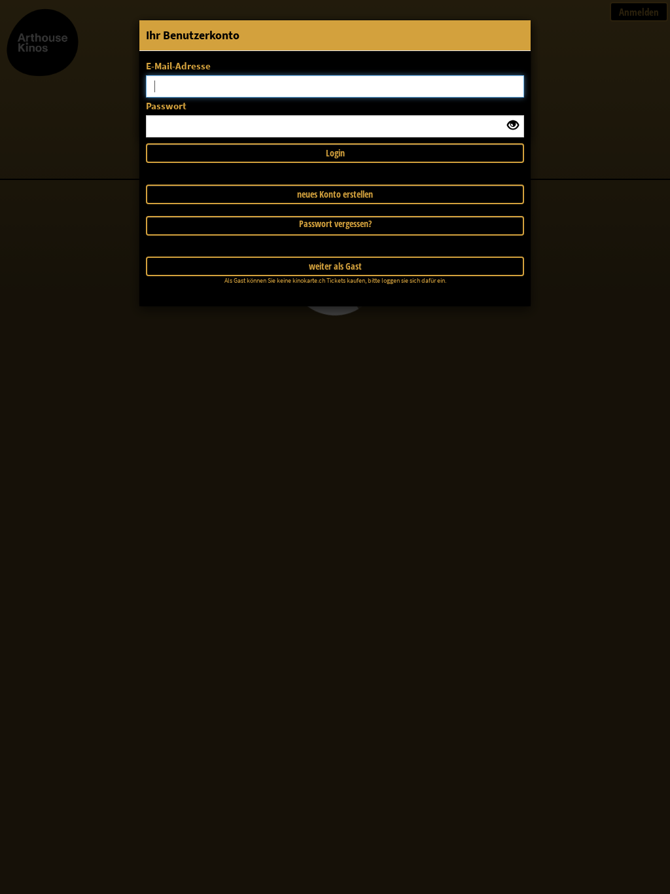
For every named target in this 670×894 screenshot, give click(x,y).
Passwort (166, 105)
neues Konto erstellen (335, 194)
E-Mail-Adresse (178, 66)
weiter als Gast (335, 266)
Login (335, 153)
